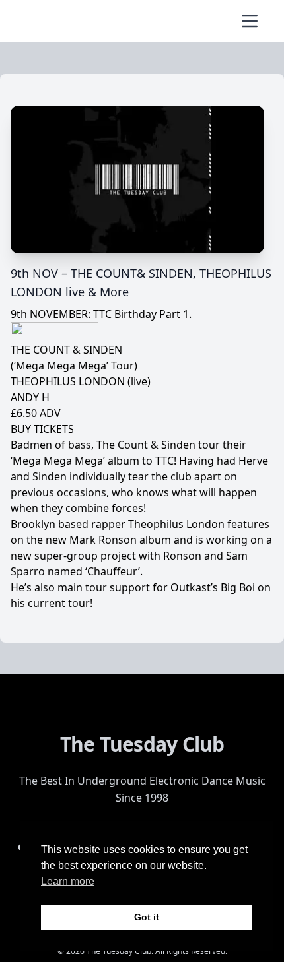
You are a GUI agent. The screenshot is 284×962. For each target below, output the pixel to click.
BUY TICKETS (42, 429)
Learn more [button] (67, 881)
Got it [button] (146, 917)
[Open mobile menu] (249, 21)
